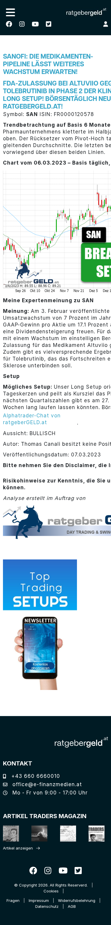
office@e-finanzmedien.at (46, 784)
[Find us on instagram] (22, 24)
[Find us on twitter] (48, 24)
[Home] (81, 742)
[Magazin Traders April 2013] (94, 833)
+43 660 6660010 (34, 776)
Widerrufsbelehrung (76, 900)
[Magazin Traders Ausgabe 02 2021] (9, 833)
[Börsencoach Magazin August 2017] (37, 833)
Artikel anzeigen (18, 848)
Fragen (13, 900)
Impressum (39, 900)
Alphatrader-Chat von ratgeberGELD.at (32, 419)
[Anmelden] (105, 24)
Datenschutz (47, 906)
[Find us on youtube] (35, 24)
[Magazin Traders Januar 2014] (66, 833)
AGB (72, 906)
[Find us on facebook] (9, 24)
